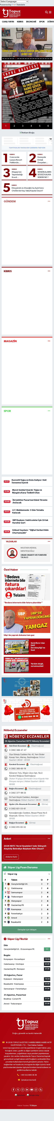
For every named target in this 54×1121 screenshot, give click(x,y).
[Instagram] (22, 1090)
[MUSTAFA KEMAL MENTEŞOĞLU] (12, 553)
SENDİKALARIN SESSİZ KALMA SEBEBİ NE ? (44, 174)
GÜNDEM (10, 201)
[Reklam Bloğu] (27, 133)
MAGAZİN (10, 341)
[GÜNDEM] (49, 201)
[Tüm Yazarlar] (49, 541)
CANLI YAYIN (8, 22)
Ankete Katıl (11, 857)
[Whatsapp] (36, 1090)
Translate (20, 5)
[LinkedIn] (27, 1090)
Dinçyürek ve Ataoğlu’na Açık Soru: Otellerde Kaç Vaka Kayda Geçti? (28, 189)
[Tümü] (49, 839)
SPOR (42, 22)
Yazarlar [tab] (11, 541)
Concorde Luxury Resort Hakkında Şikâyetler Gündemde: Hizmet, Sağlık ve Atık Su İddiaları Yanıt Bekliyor (16, 160)
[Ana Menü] (50, 12)
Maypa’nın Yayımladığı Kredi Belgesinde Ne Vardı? (17, 175)
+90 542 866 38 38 (29, 1075)
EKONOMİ (31, 22)
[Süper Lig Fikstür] (49, 939)
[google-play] (33, 1096)
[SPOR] (49, 411)
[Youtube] (32, 1090)
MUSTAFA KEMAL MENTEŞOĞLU (29, 549)
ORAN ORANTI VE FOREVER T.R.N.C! (34, 556)
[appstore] (19, 1096)
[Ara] (46, 12)
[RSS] (41, 1090)
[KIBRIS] (49, 271)
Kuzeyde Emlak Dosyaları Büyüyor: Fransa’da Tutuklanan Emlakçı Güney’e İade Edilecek (44, 160)
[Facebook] (13, 1090)
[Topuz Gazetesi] (11, 12)
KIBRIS (20, 22)
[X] (18, 1090)
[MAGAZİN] (49, 341)
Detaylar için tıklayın (27, 930)
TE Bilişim (33, 1105)
